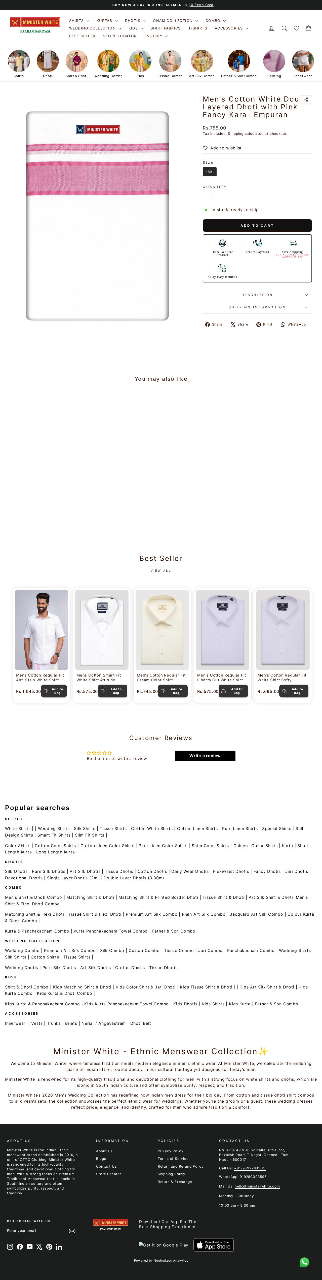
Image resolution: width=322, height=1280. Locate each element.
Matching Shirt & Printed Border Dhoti (158, 897)
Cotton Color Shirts (55, 845)
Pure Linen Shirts (240, 828)
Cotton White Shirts (152, 828)
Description (257, 295)
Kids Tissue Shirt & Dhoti (206, 986)
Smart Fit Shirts (54, 835)
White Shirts (18, 828)
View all (161, 570)
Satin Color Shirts (210, 845)
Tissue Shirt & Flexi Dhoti (95, 914)
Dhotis (133, 20)
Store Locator (120, 36)
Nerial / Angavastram (104, 1023)
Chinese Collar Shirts (255, 845)
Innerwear (15, 1023)
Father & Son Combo (173, 931)
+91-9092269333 (249, 1168)
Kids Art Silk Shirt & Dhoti (266, 986)
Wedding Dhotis (21, 967)
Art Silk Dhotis (85, 871)
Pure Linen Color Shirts (163, 845)
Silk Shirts (84, 828)
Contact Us (106, 1166)
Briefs (71, 1023)
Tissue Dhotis (119, 871)
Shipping (235, 134)
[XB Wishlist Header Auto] (296, 28)
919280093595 (253, 1177)
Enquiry (154, 36)
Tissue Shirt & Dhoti (223, 897)
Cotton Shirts (45, 956)
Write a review (205, 755)
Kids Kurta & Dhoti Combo (64, 993)
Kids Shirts (213, 1003)
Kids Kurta (240, 1003)
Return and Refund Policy (181, 1166)
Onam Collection (173, 20)
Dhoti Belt (140, 1023)
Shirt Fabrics (166, 28)
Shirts (77, 20)
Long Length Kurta (55, 851)
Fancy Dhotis (267, 871)
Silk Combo (112, 950)
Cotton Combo (144, 950)
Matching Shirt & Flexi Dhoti (34, 914)
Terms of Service (173, 1159)
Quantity (215, 187)
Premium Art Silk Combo (152, 914)
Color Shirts (17, 845)
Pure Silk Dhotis (48, 871)
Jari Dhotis (296, 871)
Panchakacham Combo (251, 950)
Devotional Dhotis (24, 877)
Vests (37, 1023)
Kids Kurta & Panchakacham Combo (42, 1003)
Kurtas (105, 20)
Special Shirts (276, 828)
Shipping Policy (171, 1174)
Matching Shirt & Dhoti (90, 897)
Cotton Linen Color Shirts (107, 845)
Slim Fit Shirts (89, 835)
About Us (104, 1151)
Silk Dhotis (16, 871)
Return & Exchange (175, 1182)
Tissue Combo (179, 950)
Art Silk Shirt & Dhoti (271, 897)
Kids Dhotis (185, 1003)
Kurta (287, 845)
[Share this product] (306, 99)
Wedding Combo (22, 950)
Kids (134, 28)
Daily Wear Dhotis (190, 871)
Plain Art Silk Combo (204, 914)
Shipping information (257, 307)
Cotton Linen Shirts (197, 828)
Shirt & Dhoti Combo (27, 986)
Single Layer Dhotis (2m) (73, 877)
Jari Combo (210, 950)
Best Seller (82, 36)
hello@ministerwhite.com (257, 1186)
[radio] (210, 171)
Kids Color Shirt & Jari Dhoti (146, 986)
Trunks (54, 1023)
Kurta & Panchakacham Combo (37, 931)
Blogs (101, 1159)
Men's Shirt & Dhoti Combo (33, 897)
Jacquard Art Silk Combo (256, 914)
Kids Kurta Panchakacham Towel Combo (126, 1003)
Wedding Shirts (54, 828)
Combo (214, 20)
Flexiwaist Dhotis (231, 871)
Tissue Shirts (113, 828)
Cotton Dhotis (152, 871)
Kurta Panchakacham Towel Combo (111, 931)
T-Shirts (197, 28)
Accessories (229, 28)
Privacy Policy (171, 1151)
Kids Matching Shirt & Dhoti (82, 986)
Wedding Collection (93, 28)
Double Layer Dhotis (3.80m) (134, 877)
